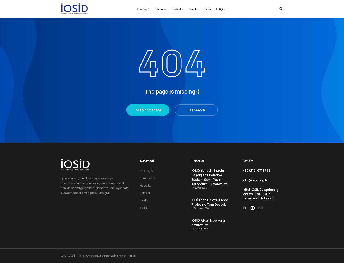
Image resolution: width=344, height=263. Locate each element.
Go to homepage (148, 110)
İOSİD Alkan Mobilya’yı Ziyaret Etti (208, 222)
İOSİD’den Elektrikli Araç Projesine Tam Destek (209, 202)
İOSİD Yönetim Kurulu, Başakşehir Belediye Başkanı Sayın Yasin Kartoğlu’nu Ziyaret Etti (209, 177)
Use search (196, 110)
